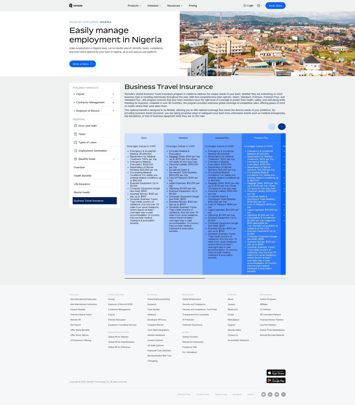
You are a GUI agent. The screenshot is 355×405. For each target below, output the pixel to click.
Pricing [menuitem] (111, 299)
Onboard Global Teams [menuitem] (81, 314)
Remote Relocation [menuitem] (117, 320)
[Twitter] (277, 394)
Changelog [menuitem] (153, 361)
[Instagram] (283, 394)
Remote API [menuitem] (75, 320)
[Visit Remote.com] (75, 5)
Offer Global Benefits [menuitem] (80, 330)
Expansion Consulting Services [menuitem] (122, 325)
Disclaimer (237, 394)
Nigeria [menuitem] (105, 22)
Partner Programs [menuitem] (268, 299)
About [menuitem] (230, 299)
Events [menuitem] (231, 314)
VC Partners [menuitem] (265, 309)
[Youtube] (263, 394)
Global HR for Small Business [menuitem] (121, 342)
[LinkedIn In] (270, 394)
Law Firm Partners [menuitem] (268, 325)
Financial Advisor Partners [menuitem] (272, 320)
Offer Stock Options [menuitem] (79, 335)
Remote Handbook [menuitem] (156, 335)
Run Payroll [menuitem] (75, 325)
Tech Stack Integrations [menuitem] (158, 330)
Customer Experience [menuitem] (192, 325)
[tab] (165, 278)
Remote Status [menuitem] (234, 330)
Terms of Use (221, 394)
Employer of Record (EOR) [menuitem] (120, 304)
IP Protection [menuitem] (188, 320)
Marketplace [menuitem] (233, 320)
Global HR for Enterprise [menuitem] (119, 347)
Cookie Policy (202, 394)
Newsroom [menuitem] (233, 309)
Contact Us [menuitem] (233, 335)
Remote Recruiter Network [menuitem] (272, 335)
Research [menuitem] (152, 304)
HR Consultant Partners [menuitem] (270, 314)
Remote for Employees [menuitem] (192, 342)
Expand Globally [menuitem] (77, 309)
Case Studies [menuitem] (154, 309)
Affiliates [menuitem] (264, 304)
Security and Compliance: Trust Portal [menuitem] (199, 309)
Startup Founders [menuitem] (190, 337)
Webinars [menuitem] (152, 314)
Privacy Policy (184, 394)
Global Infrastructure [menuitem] (191, 299)
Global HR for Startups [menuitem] (118, 337)
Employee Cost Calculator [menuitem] (159, 350)
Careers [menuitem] (231, 304)
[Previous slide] (272, 126)
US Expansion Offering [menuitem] (80, 340)
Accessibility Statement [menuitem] (238, 340)
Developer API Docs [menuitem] (157, 320)
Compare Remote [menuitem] (156, 325)
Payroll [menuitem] (111, 314)
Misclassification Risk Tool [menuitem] (159, 355)
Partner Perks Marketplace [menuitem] (272, 330)
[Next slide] (282, 126)
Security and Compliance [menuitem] (193, 304)
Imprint (250, 394)
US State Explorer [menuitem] (156, 345)
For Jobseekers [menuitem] (189, 352)
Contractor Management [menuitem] (119, 309)
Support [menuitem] (231, 325)
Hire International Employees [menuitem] (83, 299)
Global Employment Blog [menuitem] (159, 299)
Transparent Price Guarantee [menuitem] (195, 314)
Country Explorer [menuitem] (83, 22)
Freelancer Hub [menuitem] (189, 347)
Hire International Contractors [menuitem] (83, 304)
